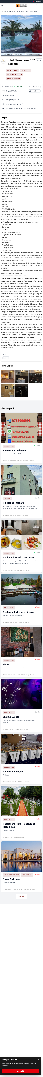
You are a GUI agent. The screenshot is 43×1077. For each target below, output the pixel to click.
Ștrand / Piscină (13, 79)
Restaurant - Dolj (14, 75)
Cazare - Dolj (12, 71)
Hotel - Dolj (25, 71)
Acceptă (20, 1071)
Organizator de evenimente (12, 875)
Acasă (6, 11)
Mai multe (21, 896)
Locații (12, 11)
